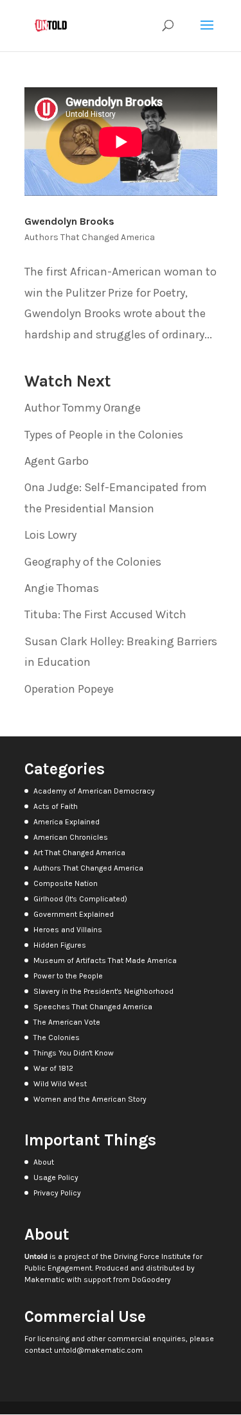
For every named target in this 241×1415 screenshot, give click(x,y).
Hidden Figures (59, 945)
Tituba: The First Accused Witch (105, 614)
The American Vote (66, 1022)
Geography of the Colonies (92, 562)
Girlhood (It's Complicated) (80, 898)
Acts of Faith (55, 806)
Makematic (44, 1279)
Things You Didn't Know (73, 1052)
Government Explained (73, 914)
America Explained (66, 821)
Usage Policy (55, 1177)
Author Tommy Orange (82, 408)
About (43, 1162)
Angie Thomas (61, 588)
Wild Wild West (60, 1083)
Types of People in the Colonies (103, 435)
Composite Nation (65, 883)
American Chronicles (70, 837)
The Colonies (56, 1037)
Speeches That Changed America (92, 1006)
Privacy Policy (57, 1192)
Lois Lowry (50, 535)
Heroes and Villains (67, 929)
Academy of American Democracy (94, 790)
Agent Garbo (56, 461)
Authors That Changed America (89, 237)
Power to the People (68, 975)
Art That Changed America (79, 852)
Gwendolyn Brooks (69, 221)
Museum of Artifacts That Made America (105, 960)
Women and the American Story (90, 1099)
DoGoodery (151, 1279)
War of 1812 (53, 1068)
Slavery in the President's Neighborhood (103, 991)
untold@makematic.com (98, 1350)
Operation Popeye (69, 689)
